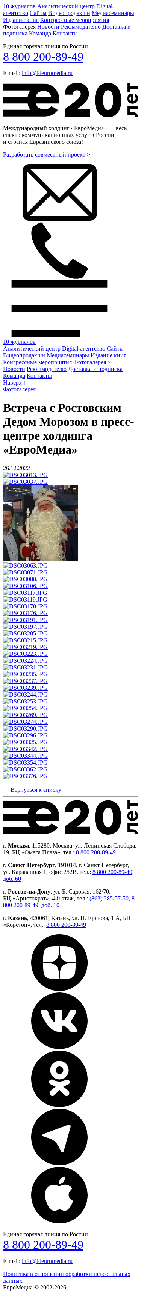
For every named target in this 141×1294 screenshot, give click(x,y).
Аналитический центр (66, 6)
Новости (48, 26)
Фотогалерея (19, 389)
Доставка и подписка (95, 369)
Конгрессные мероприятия (74, 20)
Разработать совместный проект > (46, 154)
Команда (40, 33)
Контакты (65, 33)
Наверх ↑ (14, 382)
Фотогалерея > (92, 362)
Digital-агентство (83, 348)
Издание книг (21, 20)
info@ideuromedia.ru (47, 73)
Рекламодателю (81, 26)
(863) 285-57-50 (109, 898)
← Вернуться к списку (32, 789)
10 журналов (19, 6)
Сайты (38, 13)
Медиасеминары (113, 13)
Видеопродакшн (69, 13)
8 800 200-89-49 (43, 56)
